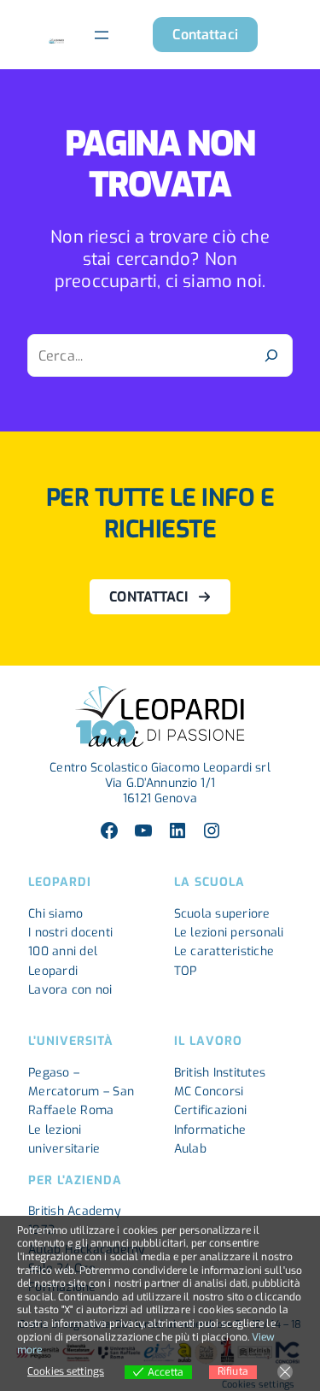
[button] (205, 34)
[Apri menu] (101, 35)
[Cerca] (271, 355)
